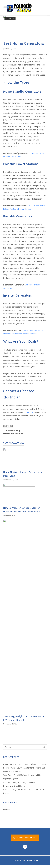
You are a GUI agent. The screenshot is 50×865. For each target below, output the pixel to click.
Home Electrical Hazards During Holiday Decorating (24, 764)
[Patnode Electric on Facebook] (25, 847)
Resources (10, 19)
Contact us (28, 412)
